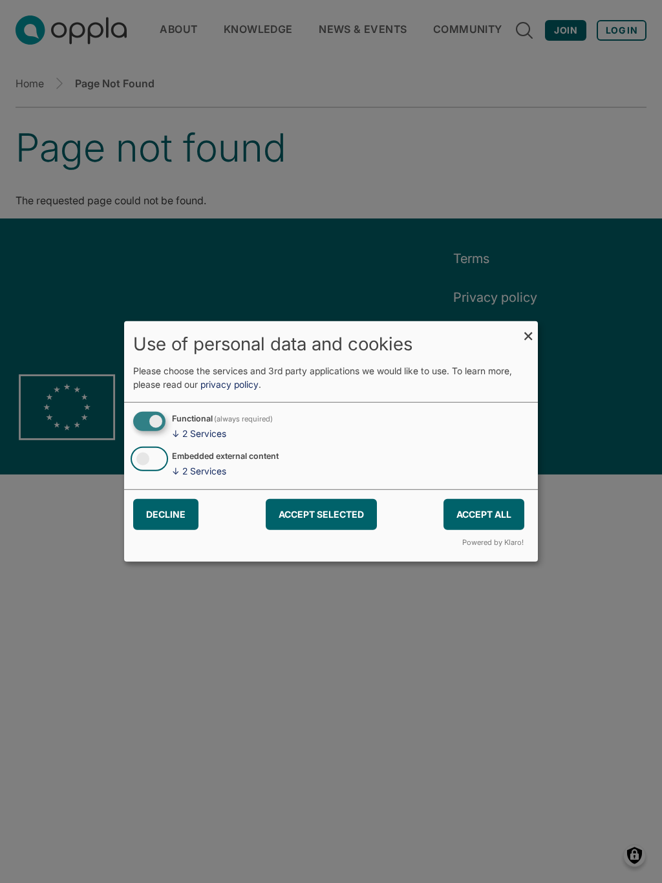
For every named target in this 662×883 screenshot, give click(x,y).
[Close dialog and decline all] (528, 329)
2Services (199, 433)
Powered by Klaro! (493, 542)
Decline (166, 513)
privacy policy (229, 384)
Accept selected (321, 513)
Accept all (483, 513)
